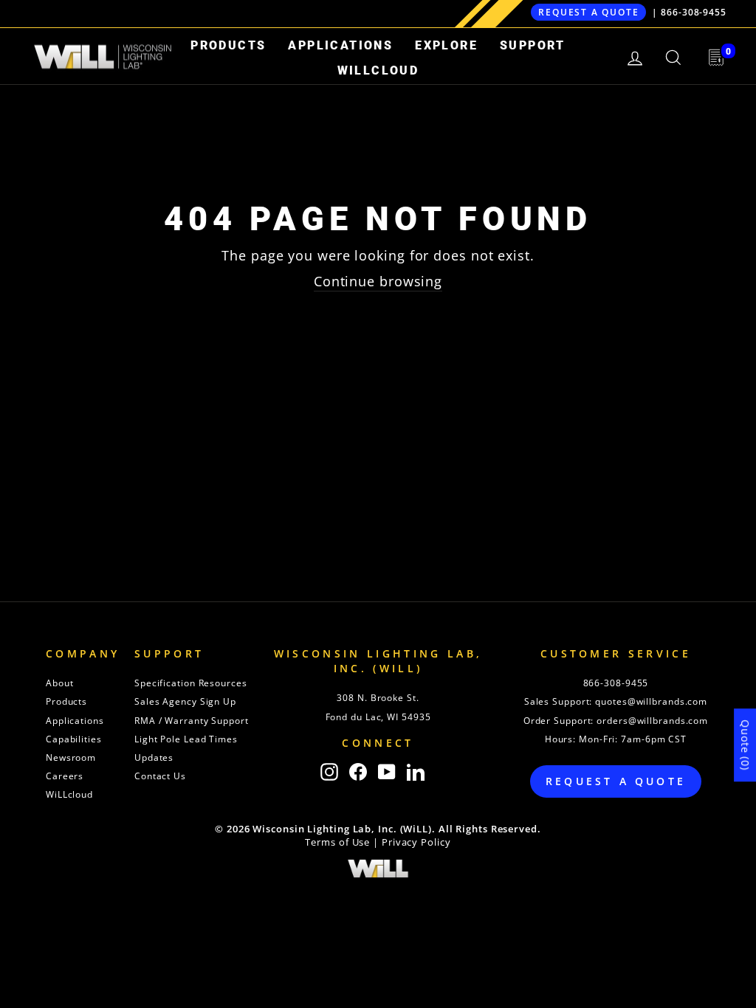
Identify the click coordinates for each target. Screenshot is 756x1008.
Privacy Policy (416, 842)
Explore (446, 45)
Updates (153, 757)
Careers (64, 776)
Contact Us (160, 776)
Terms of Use (337, 842)
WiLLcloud (378, 70)
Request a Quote (588, 12)
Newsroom (71, 757)
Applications (340, 45)
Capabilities (74, 739)
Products (228, 45)
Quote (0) (745, 744)
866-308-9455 (693, 12)
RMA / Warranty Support (191, 720)
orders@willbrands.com (652, 720)
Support (533, 45)
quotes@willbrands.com (651, 701)
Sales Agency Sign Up (185, 701)
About (60, 683)
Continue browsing (378, 281)
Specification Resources (190, 683)
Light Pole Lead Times (186, 739)
